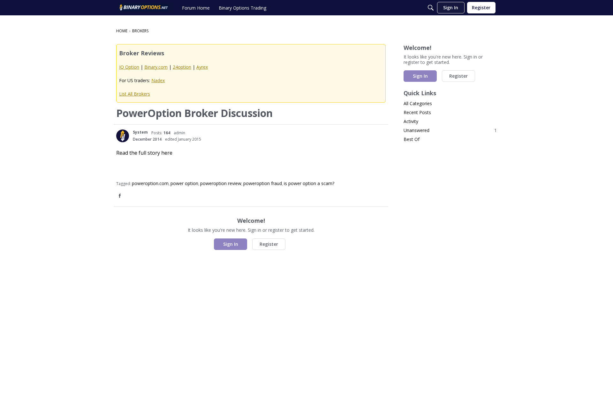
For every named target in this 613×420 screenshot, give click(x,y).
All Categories (418, 103)
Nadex (158, 80)
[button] (122, 135)
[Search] (430, 7)
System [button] (140, 132)
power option (184, 183)
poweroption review (220, 183)
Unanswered (450, 130)
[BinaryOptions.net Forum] (143, 8)
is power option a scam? (309, 183)
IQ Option (129, 67)
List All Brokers (134, 94)
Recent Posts (417, 112)
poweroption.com (150, 183)
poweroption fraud (262, 183)
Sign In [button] (230, 244)
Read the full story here (144, 152)
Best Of (412, 139)
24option (182, 67)
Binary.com (156, 67)
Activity (411, 121)
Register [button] (269, 244)
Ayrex (202, 67)
